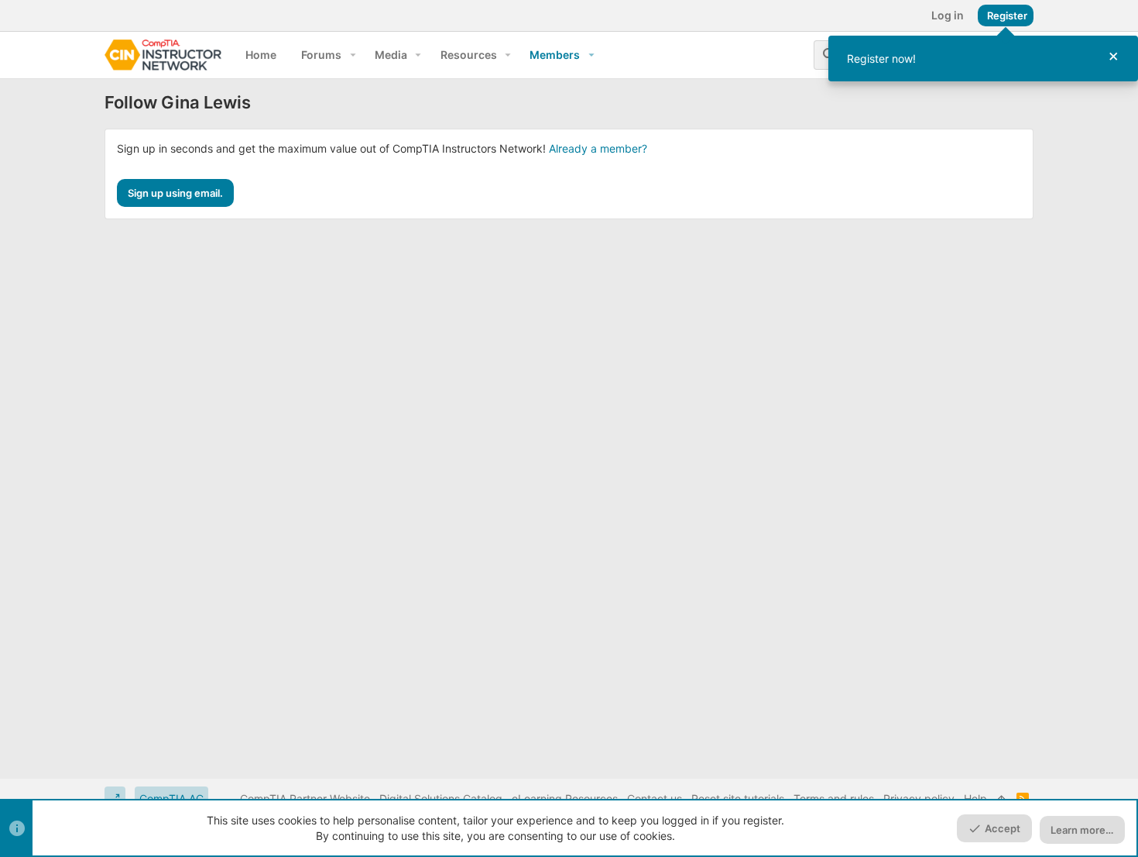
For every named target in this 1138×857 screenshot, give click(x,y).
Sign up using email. (175, 193)
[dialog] (983, 58)
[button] (352, 55)
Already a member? (598, 148)
